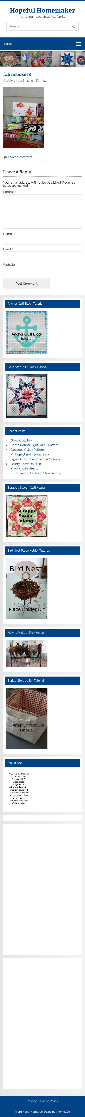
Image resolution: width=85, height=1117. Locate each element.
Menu (9, 44)
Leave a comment (20, 157)
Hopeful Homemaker (42, 10)
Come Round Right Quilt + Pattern (35, 445)
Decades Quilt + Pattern (27, 450)
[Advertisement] (18, 889)
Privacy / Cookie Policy (42, 1101)
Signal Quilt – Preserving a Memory (36, 459)
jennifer (35, 80)
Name (8, 233)
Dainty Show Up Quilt (26, 464)
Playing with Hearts (24, 468)
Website (9, 264)
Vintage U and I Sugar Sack (30, 454)
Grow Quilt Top (21, 440)
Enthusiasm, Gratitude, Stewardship (36, 473)
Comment (11, 191)
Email (8, 249)
